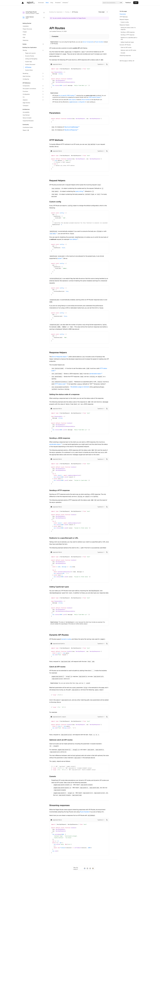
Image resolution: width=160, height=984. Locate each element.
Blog (51, 2)
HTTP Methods (124, 16)
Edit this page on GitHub (126, 61)
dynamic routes (66, 639)
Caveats (123, 53)
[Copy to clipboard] (107, 64)
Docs (47, 2)
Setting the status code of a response (128, 28)
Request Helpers (124, 19)
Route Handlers (99, 42)
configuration (77, 102)
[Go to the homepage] (30, 2)
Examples (55, 36)
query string (79, 191)
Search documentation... (112, 2)
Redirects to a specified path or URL (129, 38)
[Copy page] (107, 12)
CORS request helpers (94, 97)
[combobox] (33, 12)
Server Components (88, 42)
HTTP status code (60, 384)
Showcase (41, 2)
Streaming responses (125, 55)
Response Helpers (124, 25)
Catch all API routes (126, 47)
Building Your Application (56, 12)
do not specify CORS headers (66, 95)
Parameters (123, 14)
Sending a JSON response (128, 32)
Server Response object (59, 357)
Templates (57, 2)
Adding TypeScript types (127, 42)
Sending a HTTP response (127, 35)
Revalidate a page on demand (80, 387)
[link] (135, 2)
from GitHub (73, 239)
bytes (59, 258)
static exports (72, 99)
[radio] (84, 868)
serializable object (95, 374)
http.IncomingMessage (71, 127)
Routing (67, 12)
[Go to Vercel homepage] (23, 3)
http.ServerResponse (70, 130)
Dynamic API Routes (125, 45)
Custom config (124, 22)
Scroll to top (123, 63)
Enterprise (65, 2)
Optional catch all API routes (128, 50)
